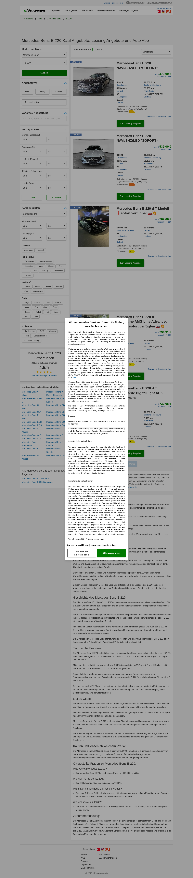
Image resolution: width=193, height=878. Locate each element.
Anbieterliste (109, 545)
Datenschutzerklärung (77, 545)
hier (74, 377)
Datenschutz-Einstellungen (81, 553)
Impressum (96, 545)
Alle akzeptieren (111, 553)
